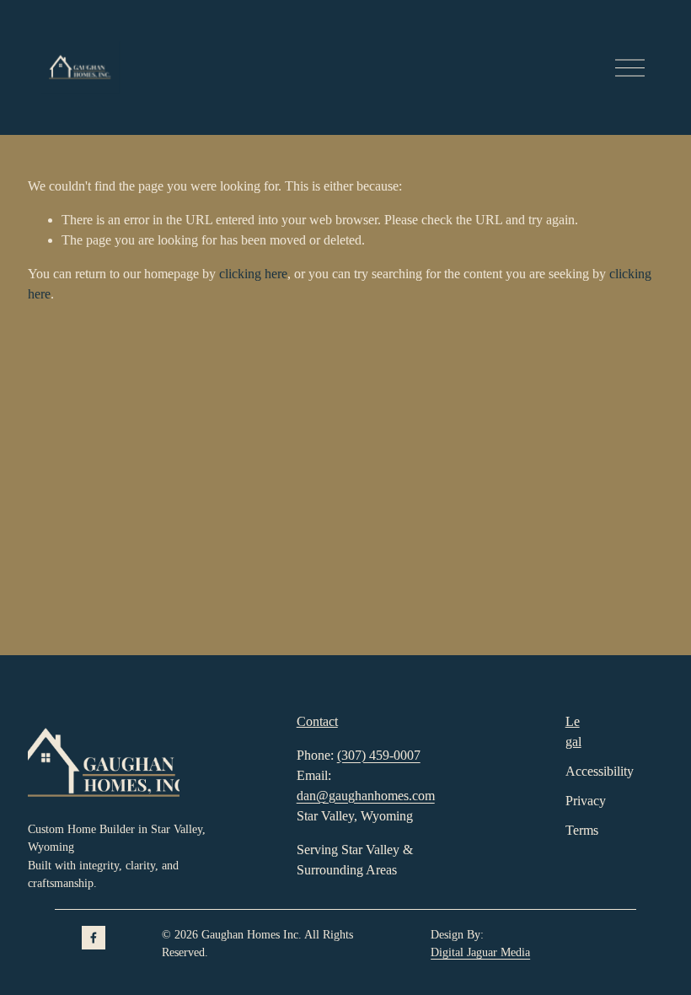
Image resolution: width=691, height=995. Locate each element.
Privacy (585, 800)
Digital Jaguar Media (480, 952)
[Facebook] (93, 937)
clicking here (253, 273)
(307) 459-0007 (378, 755)
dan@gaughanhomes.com (366, 795)
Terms (581, 830)
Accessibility (599, 771)
